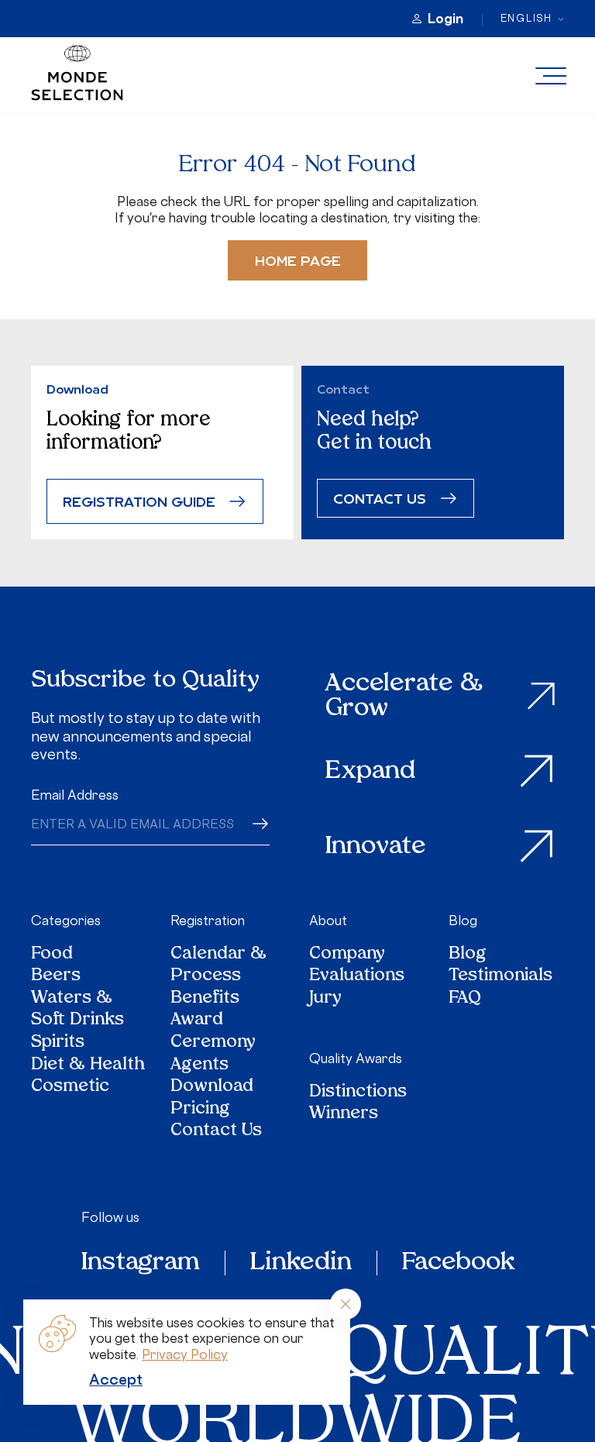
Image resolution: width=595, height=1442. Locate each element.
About (328, 920)
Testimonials (500, 976)
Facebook (458, 1263)
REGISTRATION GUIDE (139, 501)
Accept (116, 1379)
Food (52, 955)
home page (298, 260)
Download (211, 1087)
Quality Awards (355, 1058)
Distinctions (358, 1093)
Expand (370, 772)
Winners (343, 1114)
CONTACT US (379, 498)
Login (445, 18)
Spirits (57, 1043)
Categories (66, 920)
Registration (207, 920)
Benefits (204, 999)
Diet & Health (88, 1066)
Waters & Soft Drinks (77, 1010)
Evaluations (356, 976)
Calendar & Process (218, 966)
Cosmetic (70, 1087)
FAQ (465, 999)
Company (347, 955)
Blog (463, 920)
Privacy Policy (185, 1354)
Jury (325, 999)
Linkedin (301, 1263)
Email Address (75, 795)
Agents (199, 1066)
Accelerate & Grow (404, 696)
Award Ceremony (213, 1032)
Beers (56, 976)
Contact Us (216, 1131)
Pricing (200, 1110)
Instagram (140, 1263)
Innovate (375, 847)
